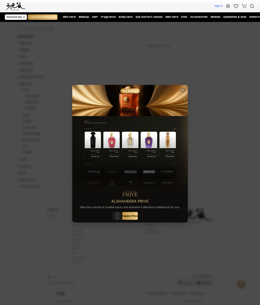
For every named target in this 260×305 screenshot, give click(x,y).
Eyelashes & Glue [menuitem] (234, 17)
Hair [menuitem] (95, 17)
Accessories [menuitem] (199, 17)
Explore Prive (130, 215)
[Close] (182, 90)
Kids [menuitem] (184, 17)
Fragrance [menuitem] (108, 17)
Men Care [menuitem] (172, 17)
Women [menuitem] (215, 17)
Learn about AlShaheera (43, 17)
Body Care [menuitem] (126, 17)
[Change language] (228, 6)
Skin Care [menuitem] (69, 17)
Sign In (219, 6)
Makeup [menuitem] (84, 17)
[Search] (252, 6)
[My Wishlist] (236, 6)
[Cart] (244, 6)
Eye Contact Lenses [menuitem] (149, 17)
